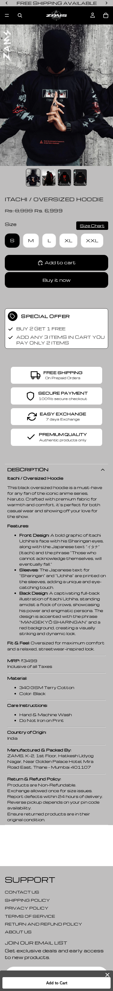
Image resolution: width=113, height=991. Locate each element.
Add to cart (60, 262)
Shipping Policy (27, 899)
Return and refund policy (43, 923)
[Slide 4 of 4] (80, 177)
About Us (18, 931)
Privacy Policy (27, 907)
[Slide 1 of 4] (33, 177)
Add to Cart (56, 983)
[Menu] (7, 15)
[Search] (20, 15)
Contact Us (22, 891)
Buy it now (56, 280)
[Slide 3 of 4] (64, 177)
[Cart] (105, 15)
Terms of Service (30, 915)
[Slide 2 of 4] (48, 177)
